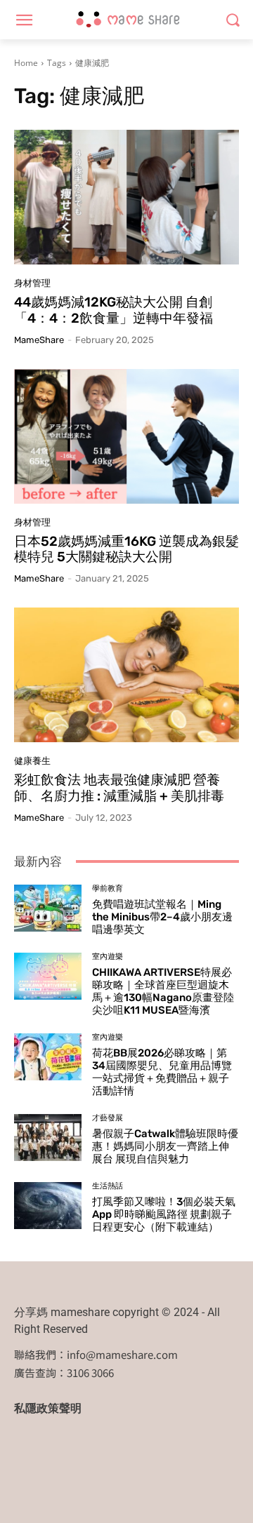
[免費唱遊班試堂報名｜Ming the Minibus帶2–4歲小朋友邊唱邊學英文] (48, 908)
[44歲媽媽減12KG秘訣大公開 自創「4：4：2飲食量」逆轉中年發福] (126, 197)
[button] (232, 20)
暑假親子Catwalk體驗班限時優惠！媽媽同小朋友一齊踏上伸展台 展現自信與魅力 (165, 1146)
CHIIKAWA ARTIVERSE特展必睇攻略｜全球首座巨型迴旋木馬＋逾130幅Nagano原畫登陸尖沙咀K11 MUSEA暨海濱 (163, 991)
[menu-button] (24, 20)
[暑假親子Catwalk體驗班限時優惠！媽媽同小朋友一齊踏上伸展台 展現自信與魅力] (48, 1137)
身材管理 (32, 283)
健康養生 (32, 760)
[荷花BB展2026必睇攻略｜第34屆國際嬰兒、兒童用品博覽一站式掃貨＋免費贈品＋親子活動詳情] (48, 1056)
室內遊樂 (107, 956)
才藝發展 (107, 1118)
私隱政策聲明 (48, 1408)
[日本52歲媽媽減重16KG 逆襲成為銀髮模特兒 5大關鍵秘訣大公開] (126, 436)
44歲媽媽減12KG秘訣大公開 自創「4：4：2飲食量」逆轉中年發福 (113, 310)
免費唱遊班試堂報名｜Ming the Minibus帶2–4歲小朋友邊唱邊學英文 (162, 917)
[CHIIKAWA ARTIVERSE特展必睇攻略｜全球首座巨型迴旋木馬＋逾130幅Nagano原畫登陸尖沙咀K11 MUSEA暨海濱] (48, 976)
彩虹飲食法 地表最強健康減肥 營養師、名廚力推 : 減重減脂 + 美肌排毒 (119, 788)
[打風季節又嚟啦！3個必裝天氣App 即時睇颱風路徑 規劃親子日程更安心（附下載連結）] (48, 1205)
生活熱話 (107, 1186)
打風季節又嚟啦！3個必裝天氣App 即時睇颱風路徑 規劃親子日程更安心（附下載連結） (163, 1214)
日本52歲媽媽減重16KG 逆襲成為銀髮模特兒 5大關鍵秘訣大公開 (126, 549)
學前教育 (107, 888)
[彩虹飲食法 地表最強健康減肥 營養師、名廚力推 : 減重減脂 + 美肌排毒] (126, 675)
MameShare (39, 340)
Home (26, 63)
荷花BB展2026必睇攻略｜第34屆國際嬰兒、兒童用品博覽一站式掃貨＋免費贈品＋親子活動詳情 (162, 1072)
